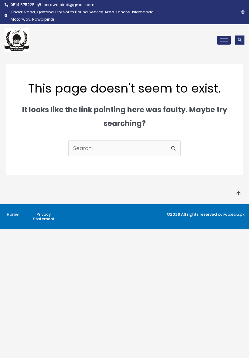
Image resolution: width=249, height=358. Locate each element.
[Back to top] (238, 193)
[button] (239, 40)
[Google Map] (242, 12)
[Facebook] (233, 12)
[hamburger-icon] (224, 40)
